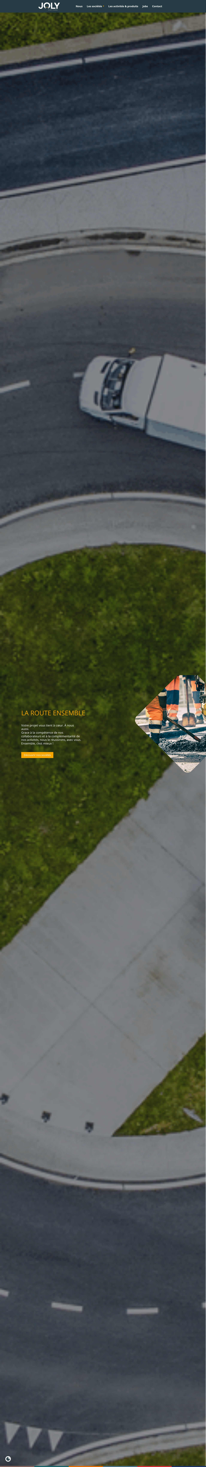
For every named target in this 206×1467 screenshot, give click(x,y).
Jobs (145, 6)
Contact (157, 6)
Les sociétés (94, 6)
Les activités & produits (123, 6)
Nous (79, 6)
